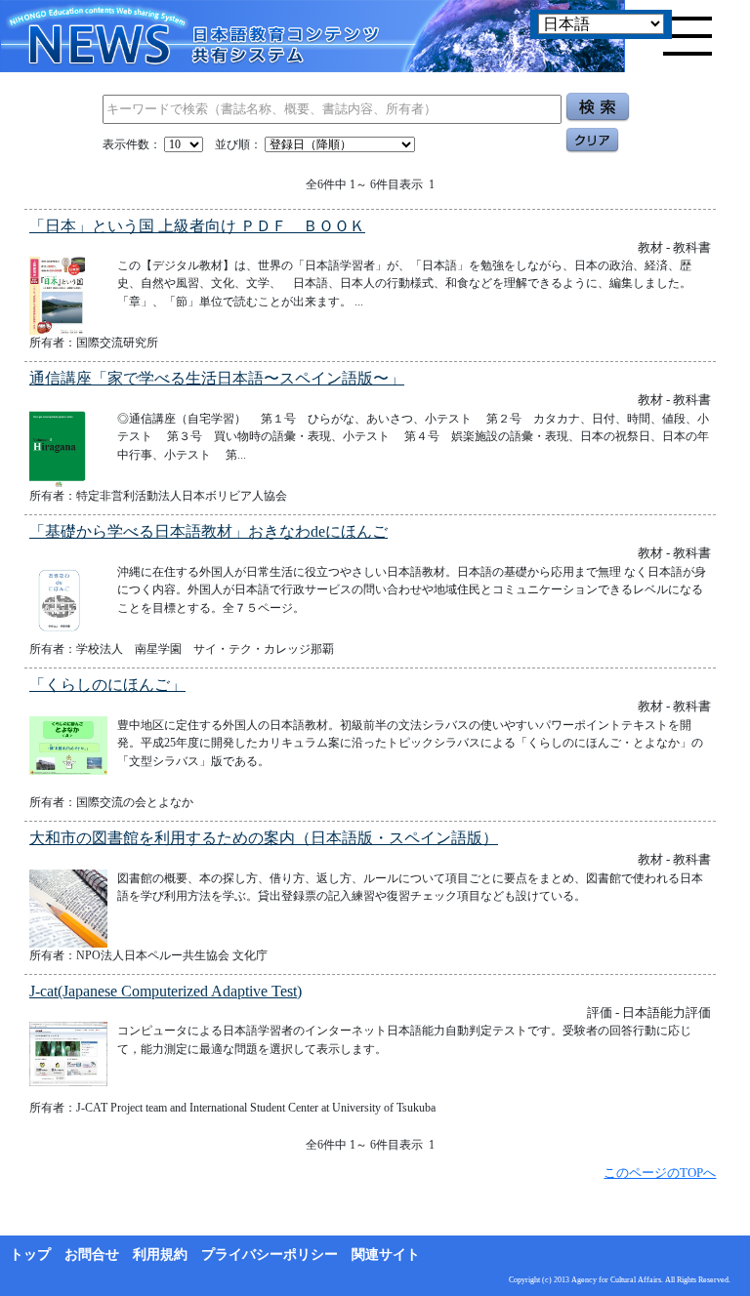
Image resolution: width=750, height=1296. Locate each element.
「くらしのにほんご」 (107, 684)
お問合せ (91, 1254)
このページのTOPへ (660, 1172)
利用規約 (160, 1254)
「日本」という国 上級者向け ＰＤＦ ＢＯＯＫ (197, 226)
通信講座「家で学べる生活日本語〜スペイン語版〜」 (216, 378)
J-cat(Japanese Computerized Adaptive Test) (165, 991)
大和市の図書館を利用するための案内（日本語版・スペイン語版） (263, 838)
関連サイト (386, 1254)
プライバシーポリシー (269, 1254)
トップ (30, 1254)
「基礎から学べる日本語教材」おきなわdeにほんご (208, 531)
